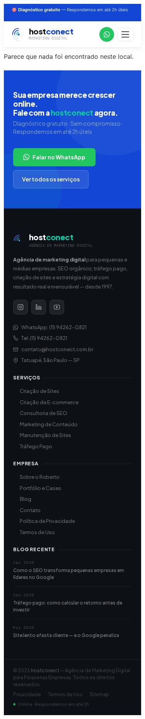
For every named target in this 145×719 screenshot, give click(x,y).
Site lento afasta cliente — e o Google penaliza (66, 635)
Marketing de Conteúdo (49, 424)
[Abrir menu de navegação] (125, 34)
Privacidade (27, 694)
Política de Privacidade (47, 521)
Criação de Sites (39, 391)
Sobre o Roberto (40, 477)
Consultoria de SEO (43, 413)
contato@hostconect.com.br (57, 349)
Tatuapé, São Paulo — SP (50, 360)
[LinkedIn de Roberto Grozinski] (38, 307)
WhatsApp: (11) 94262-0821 (54, 327)
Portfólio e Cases (40, 488)
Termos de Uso (37, 532)
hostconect (45, 670)
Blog (25, 499)
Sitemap (99, 694)
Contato (30, 510)
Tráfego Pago (36, 446)
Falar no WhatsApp (58, 157)
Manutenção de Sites (45, 435)
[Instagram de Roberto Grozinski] (20, 307)
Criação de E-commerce (49, 402)
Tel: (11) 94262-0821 (44, 338)
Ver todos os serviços (51, 179)
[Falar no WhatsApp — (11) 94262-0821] (106, 34)
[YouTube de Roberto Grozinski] (56, 307)
